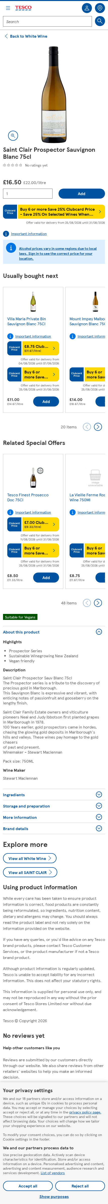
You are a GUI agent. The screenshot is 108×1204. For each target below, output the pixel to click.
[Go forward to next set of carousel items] (98, 427)
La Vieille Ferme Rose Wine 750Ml (89, 497)
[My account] (87, 8)
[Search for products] (100, 21)
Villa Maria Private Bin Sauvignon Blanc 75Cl (26, 321)
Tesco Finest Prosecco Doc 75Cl (27, 497)
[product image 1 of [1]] (54, 95)
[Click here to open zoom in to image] (13, 136)
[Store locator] (100, 8)
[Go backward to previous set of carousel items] (87, 427)
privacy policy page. (85, 1111)
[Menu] (8, 8)
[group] (33, 351)
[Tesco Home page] (23, 8)
